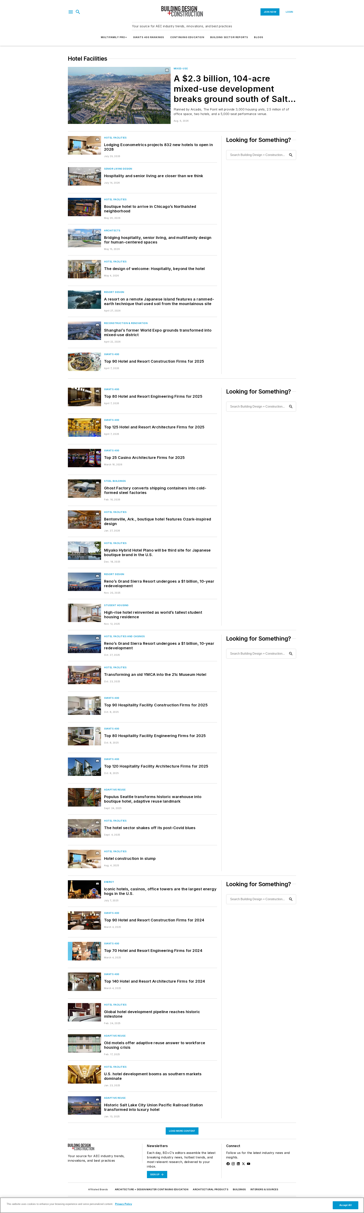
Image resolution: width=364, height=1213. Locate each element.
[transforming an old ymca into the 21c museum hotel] (84, 675)
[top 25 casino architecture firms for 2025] (84, 458)
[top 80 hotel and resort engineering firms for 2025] (84, 397)
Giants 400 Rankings (148, 37)
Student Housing (116, 605)
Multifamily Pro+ (114, 37)
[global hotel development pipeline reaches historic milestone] (84, 1012)
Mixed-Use (181, 68)
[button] (71, 12)
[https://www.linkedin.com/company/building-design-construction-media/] (238, 1164)
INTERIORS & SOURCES (264, 1189)
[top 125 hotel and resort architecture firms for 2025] (84, 427)
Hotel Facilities (115, 137)
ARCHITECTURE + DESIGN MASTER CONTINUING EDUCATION (151, 1189)
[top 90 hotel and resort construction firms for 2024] (84, 920)
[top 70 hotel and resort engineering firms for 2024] (84, 951)
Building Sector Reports (229, 37)
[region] (182, 1205)
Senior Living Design (118, 168)
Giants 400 (111, 354)
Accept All (345, 1205)
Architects (112, 230)
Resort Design (114, 292)
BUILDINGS (239, 1189)
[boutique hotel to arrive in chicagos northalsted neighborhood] (84, 207)
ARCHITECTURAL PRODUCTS (210, 1189)
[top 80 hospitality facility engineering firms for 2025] (84, 736)
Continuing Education (187, 37)
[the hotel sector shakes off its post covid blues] (84, 828)
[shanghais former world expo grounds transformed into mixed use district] (84, 331)
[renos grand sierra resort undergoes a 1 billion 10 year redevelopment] (84, 582)
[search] (78, 12)
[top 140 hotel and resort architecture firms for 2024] (84, 982)
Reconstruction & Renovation (125, 323)
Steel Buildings (115, 481)
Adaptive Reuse (115, 789)
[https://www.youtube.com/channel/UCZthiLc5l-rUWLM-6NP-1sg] (248, 1164)
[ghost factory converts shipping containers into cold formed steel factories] (84, 488)
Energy (109, 881)
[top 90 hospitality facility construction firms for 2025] (84, 705)
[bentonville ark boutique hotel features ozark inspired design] (84, 519)
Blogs (258, 37)
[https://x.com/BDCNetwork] (243, 1164)
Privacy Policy (123, 1204)
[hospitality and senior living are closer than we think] (84, 176)
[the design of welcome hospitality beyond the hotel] (84, 269)
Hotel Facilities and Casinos (124, 636)
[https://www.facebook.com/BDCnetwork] (228, 1164)
